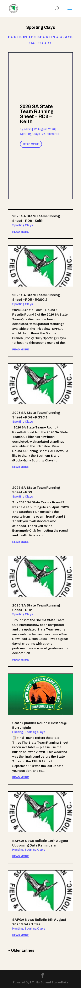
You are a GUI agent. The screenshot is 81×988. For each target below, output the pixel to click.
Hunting (17, 732)
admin (28, 129)
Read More (31, 144)
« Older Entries (21, 950)
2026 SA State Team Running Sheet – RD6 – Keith (37, 114)
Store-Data (60, 982)
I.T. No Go (37, 982)
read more (20, 231)
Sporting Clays (30, 133)
